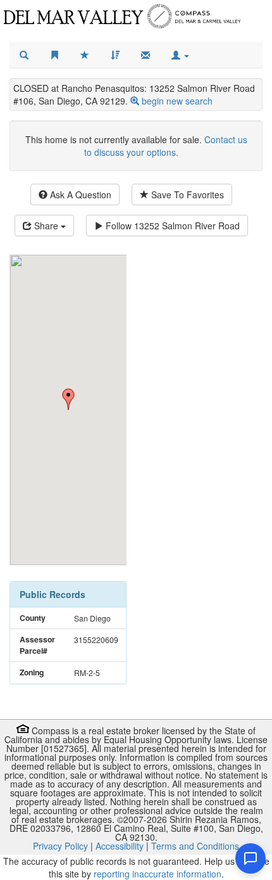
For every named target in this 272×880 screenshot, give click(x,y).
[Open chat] (250, 858)
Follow (171, 225)
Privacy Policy (60, 845)
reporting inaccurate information (157, 873)
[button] (180, 55)
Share (46, 225)
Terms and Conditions (195, 845)
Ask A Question (79, 194)
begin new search (177, 100)
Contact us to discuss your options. (165, 145)
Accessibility (120, 845)
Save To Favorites (186, 194)
